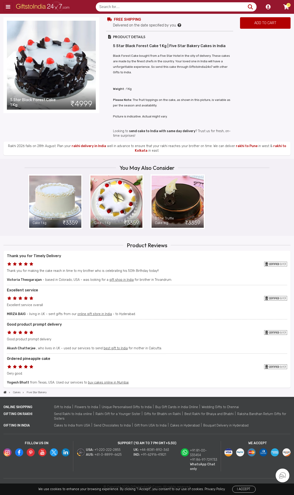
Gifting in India (16, 425)
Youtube (42, 452)
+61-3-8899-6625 (108, 455)
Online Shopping (17, 407)
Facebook (19, 452)
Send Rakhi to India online (73, 414)
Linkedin (66, 452)
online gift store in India (94, 314)
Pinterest (31, 452)
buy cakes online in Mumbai (108, 382)
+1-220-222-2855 (107, 450)
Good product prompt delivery (34, 324)
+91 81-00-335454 (198, 453)
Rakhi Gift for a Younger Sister (118, 414)
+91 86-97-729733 (203, 460)
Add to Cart (265, 23)
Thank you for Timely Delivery (34, 256)
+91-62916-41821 (153, 455)
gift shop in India (121, 280)
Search (250, 6)
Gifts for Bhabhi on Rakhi (162, 414)
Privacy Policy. (215, 489)
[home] (5, 392)
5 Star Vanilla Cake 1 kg (42, 220)
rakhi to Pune (246, 146)
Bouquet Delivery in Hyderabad (226, 425)
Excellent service (22, 290)
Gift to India (62, 407)
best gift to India (116, 348)
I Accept (243, 489)
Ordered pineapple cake (28, 358)
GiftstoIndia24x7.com (44, 7)
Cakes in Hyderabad (185, 425)
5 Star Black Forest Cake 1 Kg (33, 102)
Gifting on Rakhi (17, 414)
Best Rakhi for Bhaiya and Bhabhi (209, 414)
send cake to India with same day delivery (162, 131)
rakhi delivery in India (89, 146)
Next (266, 201)
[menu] (8, 7)
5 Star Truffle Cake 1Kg (164, 220)
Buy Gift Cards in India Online (176, 407)
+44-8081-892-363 (154, 450)
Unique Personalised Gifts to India (127, 407)
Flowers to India (86, 407)
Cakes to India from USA (72, 425)
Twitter (54, 452)
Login (268, 6)
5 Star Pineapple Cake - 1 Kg (106, 220)
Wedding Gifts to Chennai (220, 407)
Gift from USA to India (150, 425)
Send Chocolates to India (112, 425)
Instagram (7, 452)
